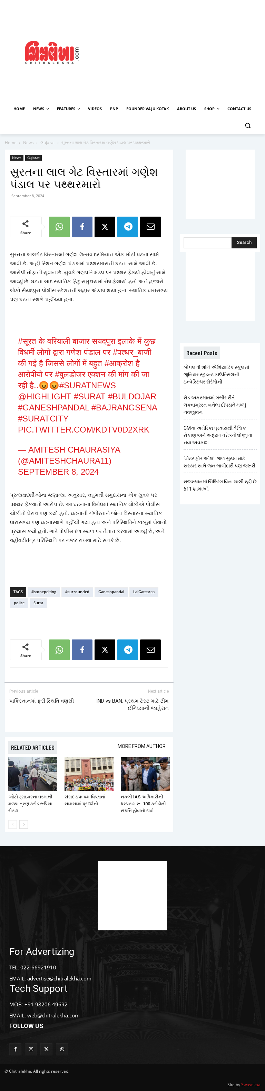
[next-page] (23, 824)
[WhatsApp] (59, 227)
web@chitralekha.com (53, 1015)
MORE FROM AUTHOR (142, 746)
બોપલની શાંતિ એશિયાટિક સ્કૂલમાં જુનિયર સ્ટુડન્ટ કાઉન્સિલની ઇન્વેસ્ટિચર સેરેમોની (216, 374)
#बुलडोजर (70, 374)
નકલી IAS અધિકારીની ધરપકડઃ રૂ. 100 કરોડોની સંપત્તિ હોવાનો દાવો (143, 803)
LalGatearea (144, 591)
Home (11, 142)
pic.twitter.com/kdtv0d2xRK (83, 429)
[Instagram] (31, 1049)
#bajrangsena (124, 407)
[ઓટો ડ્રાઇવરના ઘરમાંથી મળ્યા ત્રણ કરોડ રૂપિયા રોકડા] (32, 774)
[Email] (150, 227)
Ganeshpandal (111, 591)
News (28, 142)
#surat (90, 396)
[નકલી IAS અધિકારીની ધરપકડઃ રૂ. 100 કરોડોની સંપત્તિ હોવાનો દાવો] (145, 774)
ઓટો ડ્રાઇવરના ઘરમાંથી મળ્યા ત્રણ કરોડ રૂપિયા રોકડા (30, 803)
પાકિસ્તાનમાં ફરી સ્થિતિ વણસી (41, 701)
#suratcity (43, 418)
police (19, 602)
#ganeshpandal (53, 407)
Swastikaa (251, 1085)
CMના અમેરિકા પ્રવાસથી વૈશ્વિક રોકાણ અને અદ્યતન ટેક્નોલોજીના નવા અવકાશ (218, 435)
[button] (247, 125)
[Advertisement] (184, 51)
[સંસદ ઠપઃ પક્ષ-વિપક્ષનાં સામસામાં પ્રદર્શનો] (89, 774)
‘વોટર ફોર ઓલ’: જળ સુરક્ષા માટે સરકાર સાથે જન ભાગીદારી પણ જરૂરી (219, 462)
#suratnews (87, 385)
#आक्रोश (119, 363)
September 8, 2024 (58, 471)
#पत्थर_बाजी (132, 352)
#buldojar (132, 396)
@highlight (44, 396)
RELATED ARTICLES (33, 747)
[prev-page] (12, 824)
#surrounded (77, 591)
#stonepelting (43, 591)
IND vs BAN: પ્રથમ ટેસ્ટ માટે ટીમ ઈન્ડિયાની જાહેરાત (132, 704)
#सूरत (27, 341)
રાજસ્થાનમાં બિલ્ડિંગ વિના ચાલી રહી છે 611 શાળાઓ (220, 485)
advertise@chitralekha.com (59, 978)
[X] (105, 227)
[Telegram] (127, 227)
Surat (38, 602)
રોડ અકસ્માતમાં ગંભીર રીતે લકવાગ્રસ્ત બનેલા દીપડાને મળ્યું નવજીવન (215, 405)
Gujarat (47, 142)
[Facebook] (82, 227)
